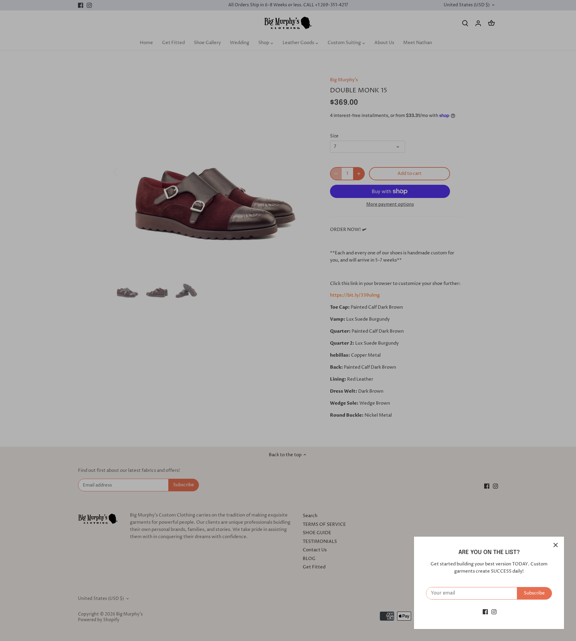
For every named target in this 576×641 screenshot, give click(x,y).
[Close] (555, 545)
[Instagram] (493, 612)
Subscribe (534, 593)
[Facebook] (485, 612)
